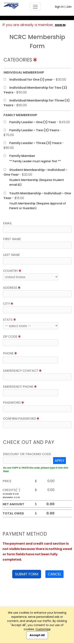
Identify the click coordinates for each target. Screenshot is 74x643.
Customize (43, 629)
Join (69, 7)
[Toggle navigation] (35, 7)
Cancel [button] (54, 574)
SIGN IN (60, 25)
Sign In (59, 7)
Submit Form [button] (26, 574)
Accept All (37, 635)
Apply (59, 460)
